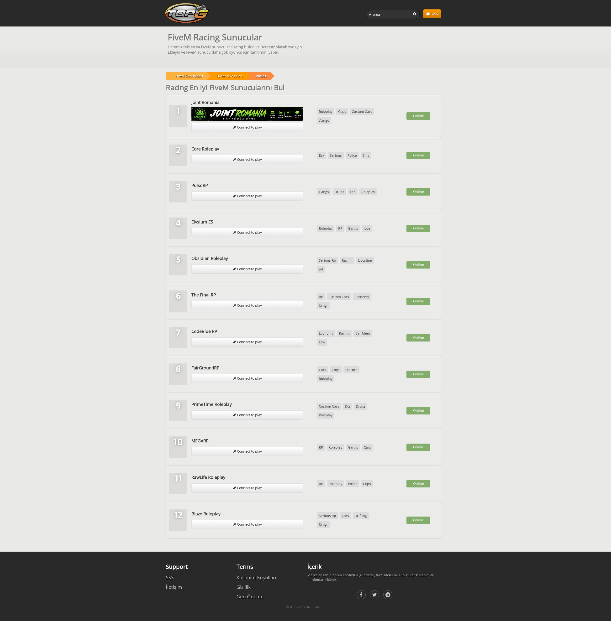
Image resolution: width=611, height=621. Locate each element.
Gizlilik (244, 587)
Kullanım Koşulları (256, 577)
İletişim (174, 587)
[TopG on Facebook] (361, 594)
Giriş (434, 13)
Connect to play (249, 127)
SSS (170, 577)
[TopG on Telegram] (388, 594)
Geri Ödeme (250, 596)
